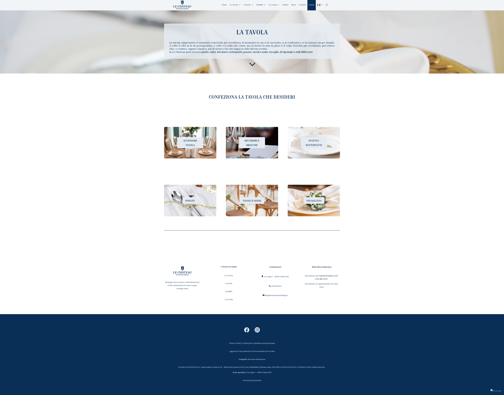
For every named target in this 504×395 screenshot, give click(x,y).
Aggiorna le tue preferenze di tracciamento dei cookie (252, 351)
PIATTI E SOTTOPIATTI (314, 142)
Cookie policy (247, 343)
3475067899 (276, 286)
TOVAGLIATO (313, 200)
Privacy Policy (235, 343)
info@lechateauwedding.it (276, 295)
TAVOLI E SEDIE (252, 200)
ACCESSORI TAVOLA (190, 142)
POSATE (190, 200)
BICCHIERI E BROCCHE (252, 142)
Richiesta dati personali (265, 343)
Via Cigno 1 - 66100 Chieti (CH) (276, 276)
